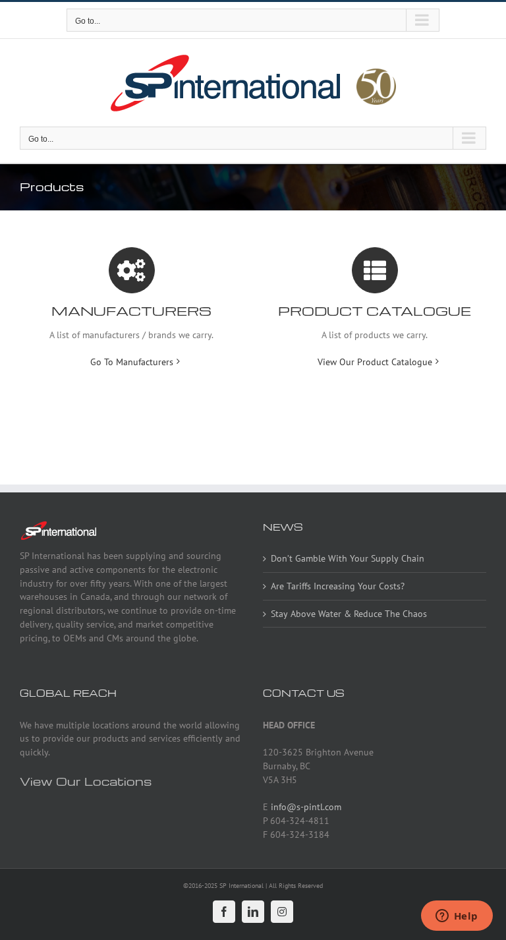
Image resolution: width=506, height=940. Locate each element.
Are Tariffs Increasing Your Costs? (338, 586)
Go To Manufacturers (131, 362)
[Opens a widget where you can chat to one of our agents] (456, 916)
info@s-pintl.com (306, 807)
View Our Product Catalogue (375, 362)
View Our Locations (86, 780)
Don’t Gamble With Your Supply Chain (347, 558)
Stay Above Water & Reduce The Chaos (349, 614)
